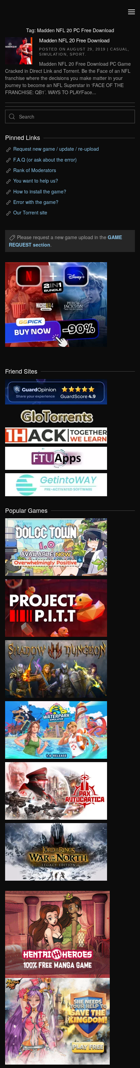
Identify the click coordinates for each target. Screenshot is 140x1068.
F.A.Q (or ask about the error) (45, 159)
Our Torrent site (30, 212)
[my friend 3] (56, 434)
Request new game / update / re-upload (56, 148)
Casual (119, 49)
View (56, 545)
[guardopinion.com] (56, 391)
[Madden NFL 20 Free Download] (18, 49)
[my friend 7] (56, 484)
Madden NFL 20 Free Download (74, 40)
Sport (77, 54)
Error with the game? (35, 201)
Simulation (53, 54)
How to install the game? (39, 191)
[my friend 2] (56, 415)
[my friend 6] (56, 457)
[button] (131, 12)
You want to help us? (35, 180)
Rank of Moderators (34, 170)
